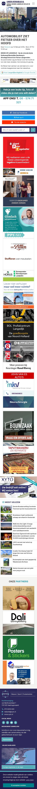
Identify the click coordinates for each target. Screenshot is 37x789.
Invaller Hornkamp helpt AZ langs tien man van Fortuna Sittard (23, 553)
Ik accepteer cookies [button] (18, 785)
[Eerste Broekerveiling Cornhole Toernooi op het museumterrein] (6, 509)
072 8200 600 (9, 709)
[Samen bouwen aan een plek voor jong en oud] (6, 571)
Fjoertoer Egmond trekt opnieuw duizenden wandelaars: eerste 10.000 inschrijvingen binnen (24, 536)
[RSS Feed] (16, 722)
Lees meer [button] (30, 780)
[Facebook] (4, 722)
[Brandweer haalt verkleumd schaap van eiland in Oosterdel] (6, 518)
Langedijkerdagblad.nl (15, 2)
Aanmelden (7, 739)
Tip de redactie (20, 122)
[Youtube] (12, 722)
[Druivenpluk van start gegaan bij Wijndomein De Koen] (6, 562)
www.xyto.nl (8, 714)
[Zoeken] (33, 130)
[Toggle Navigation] (33, 3)
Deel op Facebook (20, 113)
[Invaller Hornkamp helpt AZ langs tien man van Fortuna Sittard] (6, 554)
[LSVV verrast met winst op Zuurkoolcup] (6, 545)
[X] (8, 722)
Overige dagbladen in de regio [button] (13, 767)
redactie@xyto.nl (10, 712)
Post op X (19, 117)
